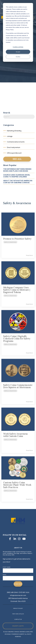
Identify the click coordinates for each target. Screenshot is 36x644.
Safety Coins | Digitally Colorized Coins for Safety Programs (16, 338)
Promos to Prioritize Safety (17, 238)
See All (17, 159)
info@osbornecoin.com (18, 595)
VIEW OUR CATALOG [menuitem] (18, 614)
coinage (9, 136)
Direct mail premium (13, 147)
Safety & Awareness (10, 242)
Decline (18, 56)
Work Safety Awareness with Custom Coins (15, 435)
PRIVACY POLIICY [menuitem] (18, 608)
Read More (29, 255)
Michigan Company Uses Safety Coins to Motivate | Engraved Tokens (16, 290)
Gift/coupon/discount (14, 153)
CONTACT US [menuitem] (18, 619)
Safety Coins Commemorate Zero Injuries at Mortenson (17, 386)
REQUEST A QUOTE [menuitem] (18, 626)
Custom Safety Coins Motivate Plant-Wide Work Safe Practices (17, 485)
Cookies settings (18, 47)
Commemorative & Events (16, 142)
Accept (18, 52)
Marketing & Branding (14, 131)
